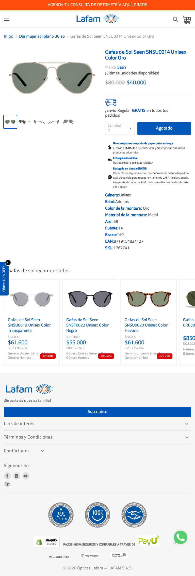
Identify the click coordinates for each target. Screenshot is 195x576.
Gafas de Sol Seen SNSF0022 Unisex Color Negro (87, 325)
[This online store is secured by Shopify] (47, 546)
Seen (121, 68)
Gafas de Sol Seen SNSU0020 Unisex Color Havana (146, 325)
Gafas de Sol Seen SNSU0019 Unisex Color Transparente (29, 325)
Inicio (8, 37)
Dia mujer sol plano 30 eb (42, 37)
